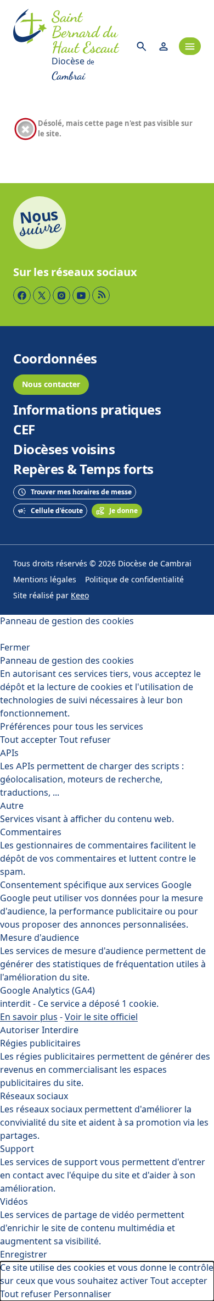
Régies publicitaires (40, 1043)
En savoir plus (29, 1017)
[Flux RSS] (101, 295)
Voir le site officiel (101, 1017)
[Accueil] (30, 46)
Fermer (15, 647)
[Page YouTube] (81, 295)
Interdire (60, 1030)
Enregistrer (23, 1254)
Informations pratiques (87, 410)
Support (17, 1149)
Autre (12, 806)
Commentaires (30, 832)
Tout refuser (85, 740)
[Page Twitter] (41, 295)
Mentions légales (44, 580)
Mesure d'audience (39, 938)
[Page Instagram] (61, 295)
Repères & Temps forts (83, 469)
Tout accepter (28, 740)
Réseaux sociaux (34, 1096)
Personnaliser (82, 1294)
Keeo (80, 595)
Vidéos (14, 1202)
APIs (9, 753)
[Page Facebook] (22, 295)
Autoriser (20, 1030)
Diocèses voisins (64, 449)
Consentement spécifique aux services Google (96, 885)
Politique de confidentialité (134, 580)
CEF (24, 430)
